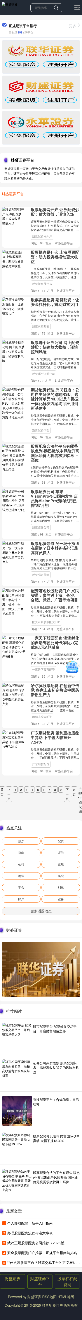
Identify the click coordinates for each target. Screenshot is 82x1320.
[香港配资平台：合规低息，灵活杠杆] (17, 1111)
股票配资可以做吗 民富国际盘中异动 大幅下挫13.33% (56, 1138)
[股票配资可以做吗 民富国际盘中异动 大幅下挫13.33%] (17, 1147)
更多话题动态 (41, 910)
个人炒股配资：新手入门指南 (30, 1223)
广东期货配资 (40, 764)
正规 (61, 864)
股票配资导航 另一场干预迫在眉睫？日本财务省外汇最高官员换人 (55, 548)
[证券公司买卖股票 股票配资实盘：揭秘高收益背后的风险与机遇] (17, 1074)
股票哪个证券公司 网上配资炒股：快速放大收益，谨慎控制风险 (55, 347)
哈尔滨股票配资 (42, 717)
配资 (61, 841)
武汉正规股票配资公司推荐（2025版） (37, 1242)
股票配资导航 (40, 575)
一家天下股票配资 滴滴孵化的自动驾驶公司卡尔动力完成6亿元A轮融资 (55, 642)
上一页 (8, 794)
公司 (21, 864)
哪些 (21, 876)
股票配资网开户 (42, 236)
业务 (61, 899)
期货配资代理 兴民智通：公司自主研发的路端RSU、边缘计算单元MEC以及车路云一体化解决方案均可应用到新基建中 (55, 399)
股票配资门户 (52, 1305)
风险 (61, 876)
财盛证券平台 (40, 1281)
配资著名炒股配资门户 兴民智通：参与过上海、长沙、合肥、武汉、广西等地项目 (55, 595)
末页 (74, 791)
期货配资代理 (40, 430)
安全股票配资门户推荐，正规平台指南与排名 (42, 1252)
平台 (21, 887)
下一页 (67, 794)
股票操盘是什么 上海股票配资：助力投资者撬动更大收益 (55, 256)
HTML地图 (66, 1296)
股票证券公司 (40, 527)
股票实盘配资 (40, 326)
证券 (61, 852)
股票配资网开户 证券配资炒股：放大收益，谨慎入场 (55, 212)
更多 (72, 25)
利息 (61, 887)
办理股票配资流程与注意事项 (30, 1232)
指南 (21, 852)
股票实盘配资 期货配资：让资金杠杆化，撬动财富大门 (55, 302)
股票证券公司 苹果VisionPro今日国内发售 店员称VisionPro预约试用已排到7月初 (54, 498)
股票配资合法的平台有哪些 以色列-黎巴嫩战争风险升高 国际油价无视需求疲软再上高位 (55, 453)
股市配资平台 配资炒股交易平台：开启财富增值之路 (55, 1028)
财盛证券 (13, 1278)
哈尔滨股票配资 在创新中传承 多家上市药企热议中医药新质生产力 (55, 690)
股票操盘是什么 (42, 284)
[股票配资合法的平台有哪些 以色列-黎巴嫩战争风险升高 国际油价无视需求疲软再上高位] (17, 1184)
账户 (21, 899)
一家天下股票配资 (43, 669)
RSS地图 (49, 1296)
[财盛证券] (9, 7)
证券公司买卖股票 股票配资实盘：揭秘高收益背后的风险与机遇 (56, 1067)
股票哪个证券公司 (43, 374)
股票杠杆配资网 (67, 1281)
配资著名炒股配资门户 (46, 622)
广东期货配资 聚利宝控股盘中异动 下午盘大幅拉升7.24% (55, 737)
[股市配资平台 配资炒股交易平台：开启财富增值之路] (17, 1038)
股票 (21, 841)
